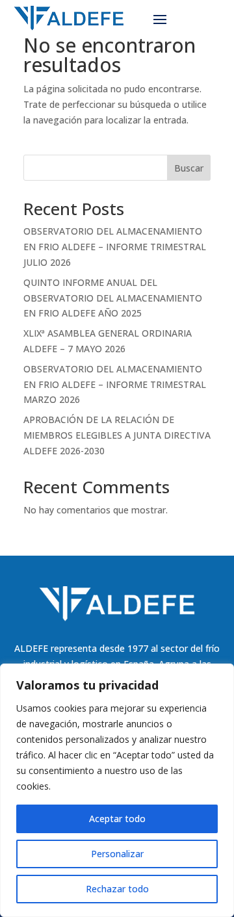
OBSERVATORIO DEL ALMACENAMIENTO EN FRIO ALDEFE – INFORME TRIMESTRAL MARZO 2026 (114, 384)
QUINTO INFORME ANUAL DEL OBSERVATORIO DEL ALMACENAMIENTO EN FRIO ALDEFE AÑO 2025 (112, 298)
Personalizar (117, 853)
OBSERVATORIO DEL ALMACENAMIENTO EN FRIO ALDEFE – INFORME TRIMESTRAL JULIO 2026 (114, 246)
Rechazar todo (117, 889)
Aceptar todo (117, 818)
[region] (117, 790)
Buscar (188, 168)
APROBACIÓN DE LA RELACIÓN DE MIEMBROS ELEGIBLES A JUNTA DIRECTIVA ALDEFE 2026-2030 (117, 435)
